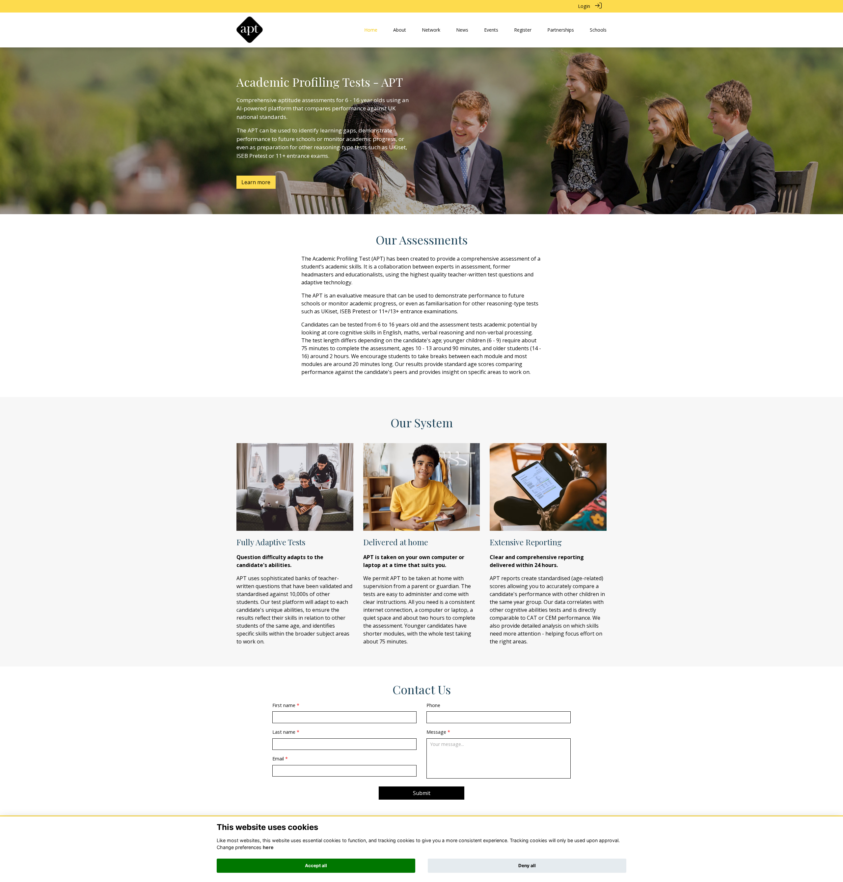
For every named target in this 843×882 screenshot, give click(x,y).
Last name (283, 732)
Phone (433, 705)
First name (283, 705)
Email (278, 758)
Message (436, 732)
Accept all (316, 865)
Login (584, 6)
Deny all (527, 865)
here (268, 847)
